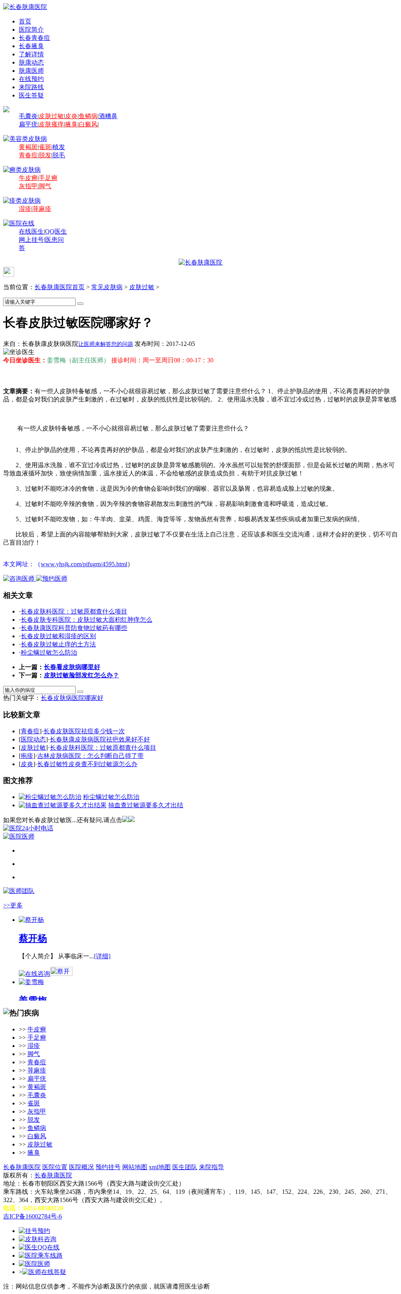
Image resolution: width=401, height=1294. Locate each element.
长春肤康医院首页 (59, 287)
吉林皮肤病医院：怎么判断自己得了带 (90, 755)
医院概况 (81, 1167)
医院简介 (31, 29)
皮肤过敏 (51, 116)
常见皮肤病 (107, 287)
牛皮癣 (28, 178)
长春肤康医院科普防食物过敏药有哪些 (74, 628)
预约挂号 (108, 1167)
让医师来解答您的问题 (105, 344)
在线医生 (31, 231)
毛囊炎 (28, 116)
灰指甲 (28, 186)
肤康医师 (31, 70)
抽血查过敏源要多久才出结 (145, 805)
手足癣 (48, 178)
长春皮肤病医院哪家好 (72, 698)
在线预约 (31, 79)
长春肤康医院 (22, 1167)
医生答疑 (31, 95)
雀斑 (45, 147)
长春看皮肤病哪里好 (72, 667)
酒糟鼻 (108, 116)
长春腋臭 (31, 46)
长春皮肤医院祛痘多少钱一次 (84, 731)
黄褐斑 (28, 147)
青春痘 (28, 155)
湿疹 (25, 208)
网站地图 (134, 1167)
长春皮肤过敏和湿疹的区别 (58, 636)
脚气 (45, 186)
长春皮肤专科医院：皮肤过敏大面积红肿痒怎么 (86, 619)
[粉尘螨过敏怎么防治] (50, 797)
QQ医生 (56, 231)
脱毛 (58, 155)
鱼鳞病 (88, 116)
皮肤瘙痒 (51, 124)
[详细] (102, 956)
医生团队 (184, 1167)
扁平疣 (28, 124)
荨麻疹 (42, 208)
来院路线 (31, 87)
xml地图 (160, 1167)
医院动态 (33, 739)
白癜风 (88, 124)
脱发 (45, 155)
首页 (25, 21)
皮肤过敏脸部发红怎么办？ (81, 675)
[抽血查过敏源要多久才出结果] (63, 805)
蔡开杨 (33, 938)
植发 (58, 147)
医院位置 (54, 1167)
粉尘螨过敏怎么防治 (49, 652)
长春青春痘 (34, 37)
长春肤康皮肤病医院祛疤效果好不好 (100, 739)
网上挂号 (31, 239)
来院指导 (211, 1167)
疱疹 (27, 755)
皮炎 (71, 116)
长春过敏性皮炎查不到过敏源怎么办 (87, 764)
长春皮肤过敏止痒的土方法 (58, 644)
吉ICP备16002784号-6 (32, 1216)
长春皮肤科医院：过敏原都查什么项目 (74, 611)
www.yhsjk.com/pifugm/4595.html (84, 564)
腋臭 (71, 124)
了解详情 (31, 54)
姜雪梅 (33, 1000)
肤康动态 (31, 62)
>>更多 (13, 905)
